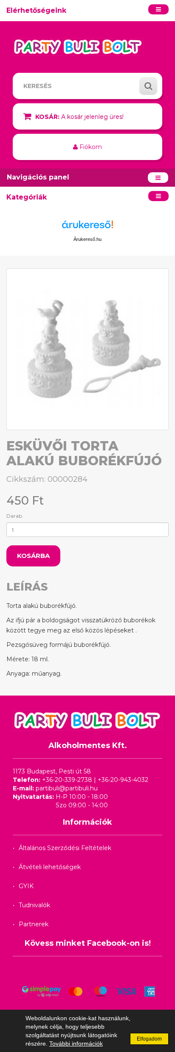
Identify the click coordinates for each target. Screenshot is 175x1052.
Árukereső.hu (87, 239)
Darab (14, 516)
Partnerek (33, 924)
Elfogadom (149, 1039)
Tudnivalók (34, 905)
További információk (76, 1043)
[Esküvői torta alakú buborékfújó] (87, 349)
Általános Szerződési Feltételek (65, 848)
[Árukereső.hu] (87, 228)
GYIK (26, 886)
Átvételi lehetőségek (50, 867)
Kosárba (33, 556)
